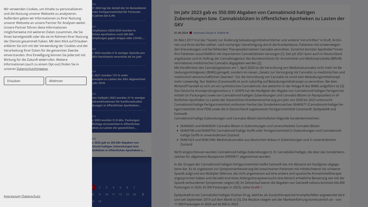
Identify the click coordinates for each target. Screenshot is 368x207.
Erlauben (13, 81)
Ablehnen (56, 81)
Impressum (12, 196)
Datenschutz (31, 196)
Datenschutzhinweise (32, 69)
